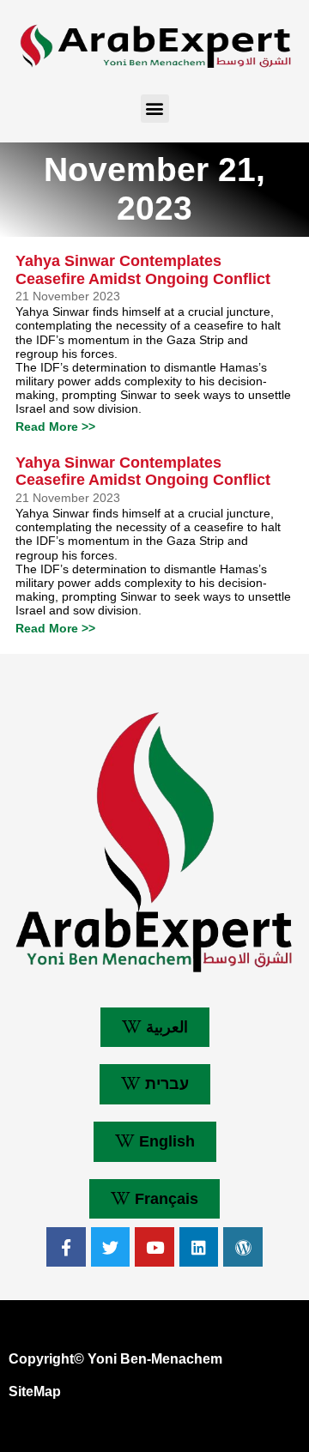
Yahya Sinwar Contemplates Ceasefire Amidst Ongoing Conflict (142, 269)
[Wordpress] (243, 1247)
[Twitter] (110, 1247)
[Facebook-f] (66, 1247)
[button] (155, 108)
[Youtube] (154, 1247)
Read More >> (55, 426)
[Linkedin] (199, 1247)
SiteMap (35, 1391)
